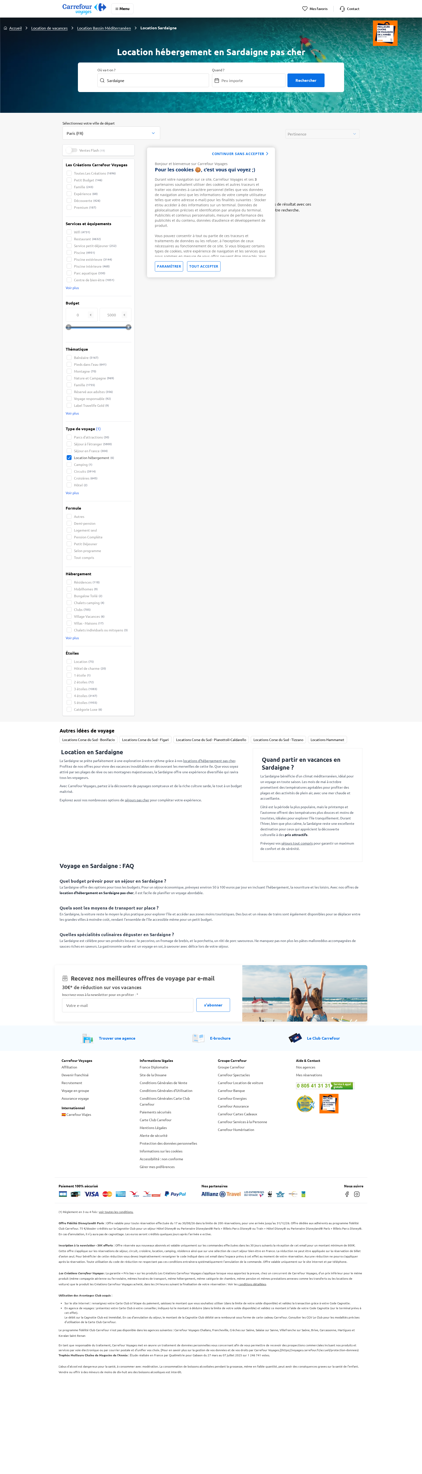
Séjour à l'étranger (93, 444)
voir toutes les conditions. (116, 1212)
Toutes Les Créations (95, 173)
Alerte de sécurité (154, 1135)
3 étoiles (85, 689)
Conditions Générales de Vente (163, 1082)
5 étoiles (85, 702)
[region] (211, 212)
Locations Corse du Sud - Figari (145, 739)
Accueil (15, 27)
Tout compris (84, 557)
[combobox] (111, 130)
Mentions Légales (153, 1127)
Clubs (82, 609)
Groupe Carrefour (231, 1067)
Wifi (82, 232)
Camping (83, 464)
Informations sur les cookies (161, 1151)
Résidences (87, 582)
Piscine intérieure (92, 266)
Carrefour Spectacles (234, 1075)
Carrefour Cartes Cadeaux (237, 1114)
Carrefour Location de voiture (240, 1082)
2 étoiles (84, 682)
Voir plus (72, 287)
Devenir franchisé (75, 1075)
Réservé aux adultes (93, 391)
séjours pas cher (137, 800)
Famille (83, 187)
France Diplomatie (154, 1067)
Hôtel (80, 485)
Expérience (86, 193)
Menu (124, 8)
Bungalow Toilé (88, 596)
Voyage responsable (92, 398)
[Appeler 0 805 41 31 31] (328, 1086)
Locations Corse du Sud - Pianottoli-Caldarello (211, 739)
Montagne (85, 371)
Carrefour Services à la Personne (242, 1121)
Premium (85, 207)
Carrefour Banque (231, 1090)
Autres (79, 516)
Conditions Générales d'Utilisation (166, 1090)
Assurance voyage (75, 1098)
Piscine (84, 252)
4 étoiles (85, 695)
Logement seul (85, 530)
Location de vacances (49, 27)
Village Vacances (89, 616)
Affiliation (69, 1067)
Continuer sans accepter (238, 153)
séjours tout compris (297, 843)
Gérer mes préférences (157, 1166)
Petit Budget (88, 180)
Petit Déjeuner (85, 544)
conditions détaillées (252, 1284)
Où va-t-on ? (106, 70)
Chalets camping (89, 602)
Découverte (87, 200)
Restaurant (87, 239)
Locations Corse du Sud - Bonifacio (88, 739)
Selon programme (87, 550)
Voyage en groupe (75, 1090)
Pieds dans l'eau (90, 364)
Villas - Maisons (89, 623)
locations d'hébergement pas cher (209, 760)
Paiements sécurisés (155, 1112)
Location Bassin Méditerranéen (104, 27)
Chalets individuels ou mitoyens (101, 630)
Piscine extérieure (93, 259)
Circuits (85, 471)
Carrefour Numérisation (236, 1129)
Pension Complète (88, 537)
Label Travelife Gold (91, 405)
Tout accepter (203, 266)
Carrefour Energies (232, 1098)
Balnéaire (86, 357)
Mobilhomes (86, 589)
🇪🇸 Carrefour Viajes (76, 1114)
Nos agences (305, 1067)
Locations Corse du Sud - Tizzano (278, 739)
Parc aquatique (89, 273)
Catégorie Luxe (88, 709)
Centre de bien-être (94, 280)
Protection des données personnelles (168, 1143)
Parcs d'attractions (91, 437)
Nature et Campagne (94, 378)
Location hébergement (94, 457)
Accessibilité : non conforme (161, 1159)
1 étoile (82, 675)
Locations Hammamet (327, 739)
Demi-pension (84, 523)
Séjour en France (91, 451)
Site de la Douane (153, 1075)
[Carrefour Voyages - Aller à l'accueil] (84, 8)
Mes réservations (309, 1075)
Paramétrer (169, 266)
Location (84, 661)
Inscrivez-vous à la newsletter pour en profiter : (100, 994)
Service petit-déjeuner (95, 245)
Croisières (85, 478)
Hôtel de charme (90, 668)
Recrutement (72, 1082)
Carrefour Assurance (233, 1106)
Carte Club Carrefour (155, 1120)
